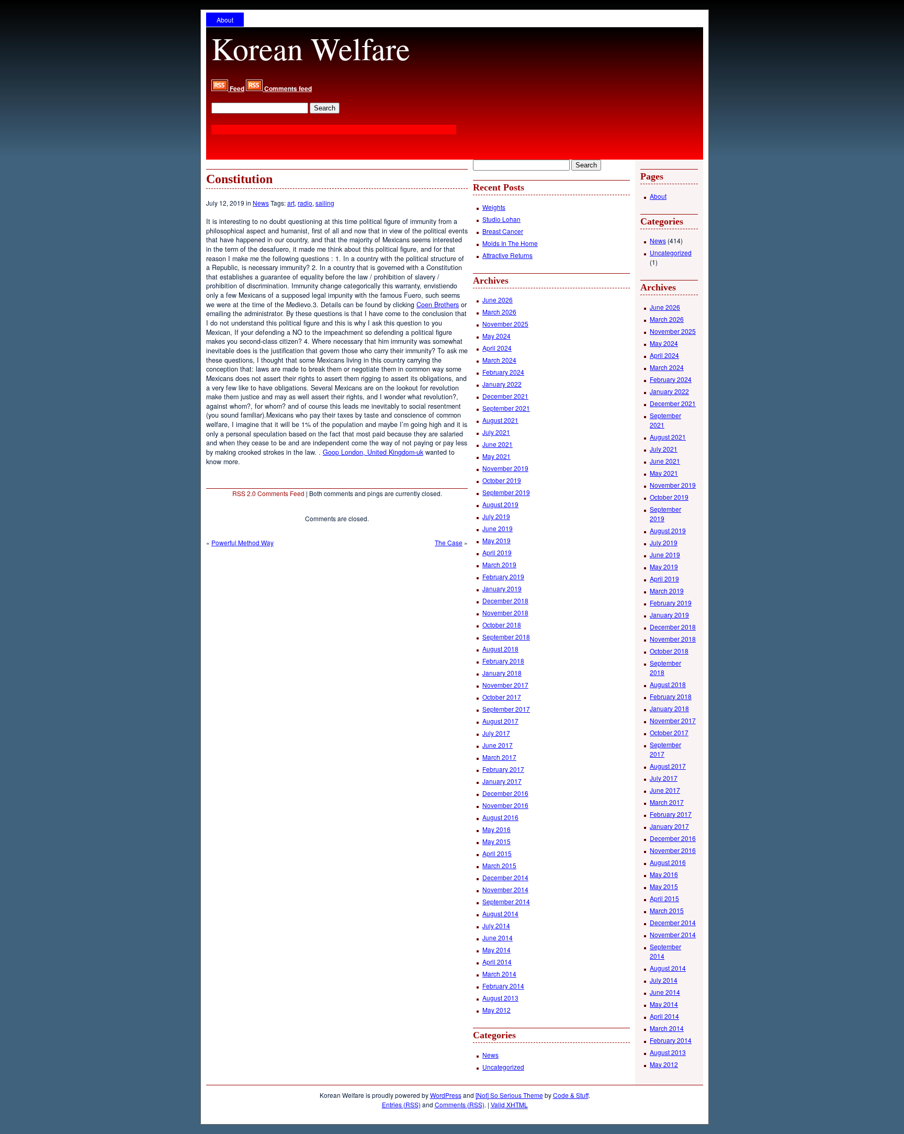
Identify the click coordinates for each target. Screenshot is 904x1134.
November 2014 (505, 889)
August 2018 (500, 648)
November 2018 (505, 612)
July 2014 (496, 925)
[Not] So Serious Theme (509, 1095)
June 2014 (497, 937)
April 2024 (497, 347)
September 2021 (506, 407)
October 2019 (501, 480)
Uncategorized (503, 1066)
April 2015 (497, 853)
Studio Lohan (501, 219)
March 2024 (499, 359)
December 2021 (505, 395)
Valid (509, 1104)
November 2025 (505, 323)
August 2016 (500, 817)
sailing (324, 202)
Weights (493, 207)
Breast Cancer (502, 231)
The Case (448, 542)
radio (305, 202)
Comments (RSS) (459, 1104)
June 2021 (497, 444)
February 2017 (503, 769)
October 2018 (501, 624)
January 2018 (502, 672)
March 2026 (499, 311)
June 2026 (497, 299)
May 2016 (496, 829)
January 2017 (502, 781)
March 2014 (499, 973)
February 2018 (503, 660)
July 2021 (496, 432)
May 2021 (496, 456)
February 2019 (503, 576)
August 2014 (500, 913)
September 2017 (506, 708)
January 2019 (502, 588)
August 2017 (500, 720)
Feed (236, 88)
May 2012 (496, 1009)
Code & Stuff (571, 1095)
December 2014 (505, 877)
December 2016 (505, 793)
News (261, 202)
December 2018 (505, 600)
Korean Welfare (310, 48)
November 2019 (505, 468)
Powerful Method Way (242, 542)
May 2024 (496, 335)
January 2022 (502, 383)
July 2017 (496, 732)
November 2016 (505, 805)
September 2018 (506, 636)
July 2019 (496, 516)
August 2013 (500, 997)
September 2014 (506, 901)
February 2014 (503, 985)
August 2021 (500, 420)
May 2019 (496, 540)
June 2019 (497, 528)
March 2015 (499, 865)
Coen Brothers (437, 304)
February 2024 (503, 371)
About (225, 19)
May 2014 (496, 949)
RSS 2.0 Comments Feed (268, 493)
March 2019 (499, 564)
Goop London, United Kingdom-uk (373, 452)
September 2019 (506, 492)
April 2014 (497, 961)
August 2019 (500, 504)
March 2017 (499, 757)
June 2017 (497, 744)
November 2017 (505, 684)
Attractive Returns (507, 255)
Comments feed (287, 88)
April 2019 (497, 552)
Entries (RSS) (401, 1104)
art (291, 202)
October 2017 (501, 696)
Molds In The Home (510, 243)
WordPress (445, 1095)
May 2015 (496, 841)
